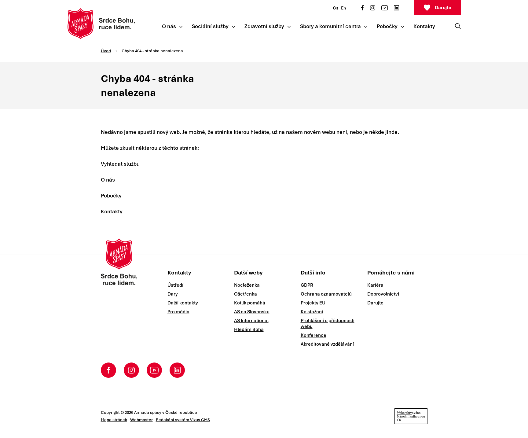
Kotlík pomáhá (249, 303)
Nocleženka (247, 285)
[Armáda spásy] (101, 23)
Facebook (362, 7)
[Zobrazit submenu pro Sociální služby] (233, 27)
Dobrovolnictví (383, 294)
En (343, 8)
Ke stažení (312, 312)
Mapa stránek (114, 419)
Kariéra (375, 285)
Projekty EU (313, 303)
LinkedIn (396, 7)
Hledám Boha (249, 329)
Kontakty (112, 211)
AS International (251, 321)
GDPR (307, 285)
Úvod (106, 50)
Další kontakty (182, 303)
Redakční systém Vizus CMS (183, 419)
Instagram (372, 7)
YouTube (384, 7)
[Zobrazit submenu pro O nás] (181, 27)
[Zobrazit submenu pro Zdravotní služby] (289, 27)
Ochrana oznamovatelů (326, 294)
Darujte (443, 8)
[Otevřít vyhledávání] (458, 26)
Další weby (248, 272)
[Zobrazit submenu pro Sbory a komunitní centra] (366, 27)
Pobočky (111, 195)
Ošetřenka (245, 294)
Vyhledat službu (120, 163)
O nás (108, 179)
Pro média (178, 312)
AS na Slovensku (252, 312)
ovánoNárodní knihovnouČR (411, 416)
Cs (336, 8)
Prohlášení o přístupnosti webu (327, 323)
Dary (172, 294)
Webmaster (141, 419)
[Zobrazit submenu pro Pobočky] (402, 27)
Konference (313, 335)
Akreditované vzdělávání (327, 344)
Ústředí (175, 285)
